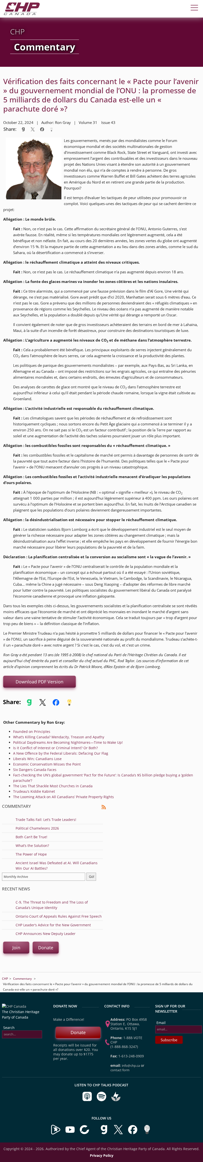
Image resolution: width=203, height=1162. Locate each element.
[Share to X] (32, 129)
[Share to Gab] (23, 129)
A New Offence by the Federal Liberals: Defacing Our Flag (60, 753)
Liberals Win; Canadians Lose (37, 758)
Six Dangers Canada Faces (34, 769)
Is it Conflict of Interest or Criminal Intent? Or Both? (55, 747)
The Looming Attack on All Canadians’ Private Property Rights (63, 796)
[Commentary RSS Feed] (104, 808)
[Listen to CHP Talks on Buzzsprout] (116, 1100)
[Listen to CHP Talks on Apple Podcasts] (87, 1100)
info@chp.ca (131, 1065)
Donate (78, 1032)
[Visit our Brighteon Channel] (55, 1133)
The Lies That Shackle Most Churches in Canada (53, 786)
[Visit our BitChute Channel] (85, 1133)
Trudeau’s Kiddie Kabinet (34, 791)
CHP (5, 978)
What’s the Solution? (32, 845)
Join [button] (16, 948)
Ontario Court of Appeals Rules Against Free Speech (59, 916)
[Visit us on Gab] (104, 1133)
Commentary (22, 978)
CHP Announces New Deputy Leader (46, 933)
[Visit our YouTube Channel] (70, 1133)
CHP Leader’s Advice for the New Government (53, 925)
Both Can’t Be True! (31, 837)
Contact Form (119, 1070)
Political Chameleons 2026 (37, 828)
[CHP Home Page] (21, 13)
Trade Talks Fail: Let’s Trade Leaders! (46, 819)
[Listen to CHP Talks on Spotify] (102, 1100)
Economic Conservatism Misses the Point (47, 764)
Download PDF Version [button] (39, 682)
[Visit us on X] (119, 1133)
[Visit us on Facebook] (133, 1133)
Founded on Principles (31, 731)
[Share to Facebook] (42, 129)
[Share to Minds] (51, 129)
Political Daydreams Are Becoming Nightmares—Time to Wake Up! (68, 742)
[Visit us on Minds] (147, 1133)
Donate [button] (45, 948)
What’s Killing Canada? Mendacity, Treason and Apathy (58, 737)
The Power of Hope (31, 854)
